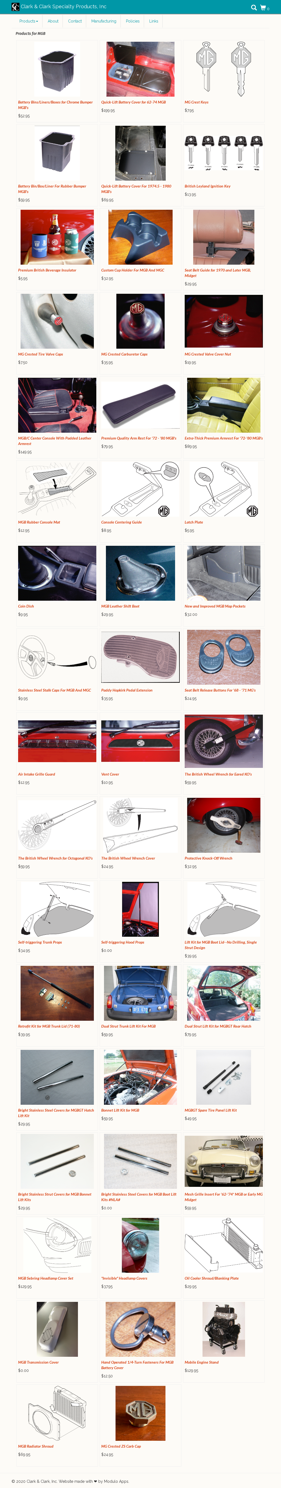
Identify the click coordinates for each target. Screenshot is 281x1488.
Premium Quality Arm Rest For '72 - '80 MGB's (138, 438)
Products (27, 21)
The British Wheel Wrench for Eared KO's (218, 774)
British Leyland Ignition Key (208, 186)
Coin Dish (26, 606)
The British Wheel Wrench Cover (128, 858)
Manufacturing (103, 21)
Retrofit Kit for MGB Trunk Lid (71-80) (49, 1026)
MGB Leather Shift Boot (120, 606)
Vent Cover (110, 774)
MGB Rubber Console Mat (39, 522)
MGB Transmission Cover (38, 1362)
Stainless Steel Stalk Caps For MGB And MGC (54, 690)
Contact (75, 21)
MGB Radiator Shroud (36, 1446)
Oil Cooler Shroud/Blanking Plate (212, 1278)
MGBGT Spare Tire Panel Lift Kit (211, 1110)
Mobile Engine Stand (202, 1362)
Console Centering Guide (121, 522)
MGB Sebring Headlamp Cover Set (45, 1278)
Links (153, 21)
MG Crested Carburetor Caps (124, 354)
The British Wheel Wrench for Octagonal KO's (55, 858)
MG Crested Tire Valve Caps (40, 354)
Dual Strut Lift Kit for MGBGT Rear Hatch (218, 1026)
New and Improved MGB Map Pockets (215, 606)
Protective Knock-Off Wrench (208, 858)
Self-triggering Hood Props (122, 942)
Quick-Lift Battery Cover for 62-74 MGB (133, 102)
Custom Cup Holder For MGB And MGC (132, 270)
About (53, 21)
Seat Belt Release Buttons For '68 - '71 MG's (220, 690)
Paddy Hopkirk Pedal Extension (127, 690)
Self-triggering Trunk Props (40, 942)
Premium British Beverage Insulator (47, 270)
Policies (133, 21)
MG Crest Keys (197, 102)
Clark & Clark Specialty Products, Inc (62, 6)
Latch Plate (194, 522)
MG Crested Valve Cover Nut (208, 354)
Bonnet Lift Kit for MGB (120, 1110)
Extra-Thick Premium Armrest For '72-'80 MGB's (224, 438)
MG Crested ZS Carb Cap (121, 1446)
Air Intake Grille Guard (36, 774)
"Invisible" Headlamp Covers (124, 1278)
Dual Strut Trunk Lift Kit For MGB (128, 1026)
